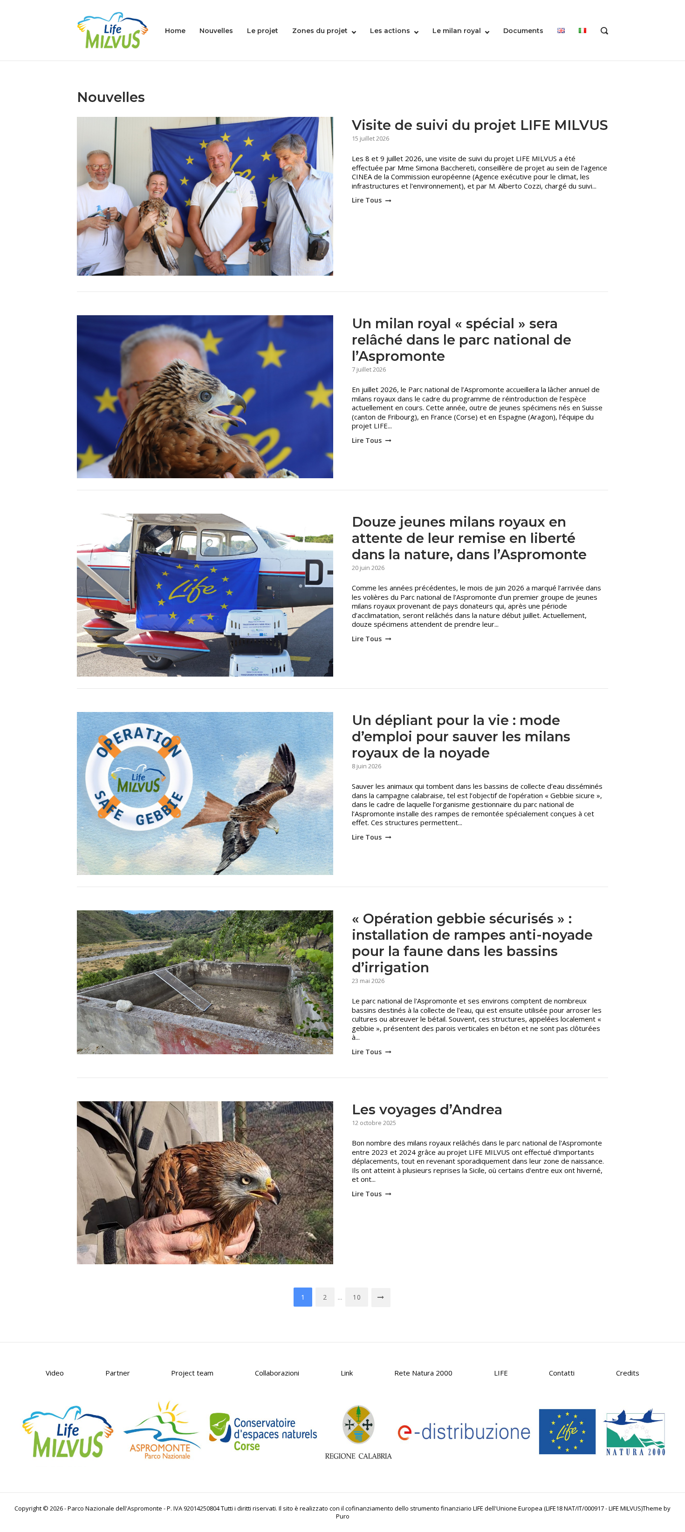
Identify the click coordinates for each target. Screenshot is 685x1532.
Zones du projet (320, 31)
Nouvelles (216, 31)
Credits (627, 1372)
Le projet (262, 31)
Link (347, 1372)
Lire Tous (368, 200)
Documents (523, 31)
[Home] (113, 29)
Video (55, 1372)
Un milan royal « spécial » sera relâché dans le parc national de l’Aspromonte (461, 339)
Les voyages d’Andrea (427, 1109)
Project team (192, 1372)
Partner (117, 1372)
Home (175, 31)
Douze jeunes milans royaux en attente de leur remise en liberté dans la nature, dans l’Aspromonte (469, 538)
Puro (342, 1516)
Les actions (390, 31)
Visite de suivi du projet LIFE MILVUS (480, 125)
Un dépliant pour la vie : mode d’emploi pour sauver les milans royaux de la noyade (461, 736)
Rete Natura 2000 (423, 1372)
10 (357, 1297)
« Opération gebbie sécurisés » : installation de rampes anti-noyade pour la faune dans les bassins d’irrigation (472, 943)
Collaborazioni (277, 1372)
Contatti (562, 1372)
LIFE (501, 1372)
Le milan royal (456, 31)
